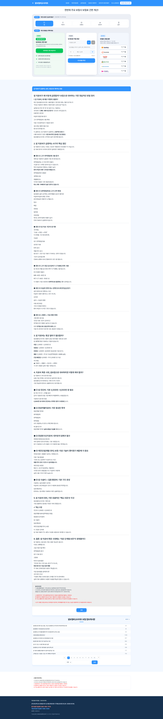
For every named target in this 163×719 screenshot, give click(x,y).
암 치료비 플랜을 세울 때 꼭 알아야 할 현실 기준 (43, 650)
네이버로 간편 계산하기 (49, 50)
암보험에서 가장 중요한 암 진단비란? (41, 629)
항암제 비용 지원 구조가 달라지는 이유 (41, 641)
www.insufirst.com (41, 714)
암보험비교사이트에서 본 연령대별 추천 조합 (43, 638)
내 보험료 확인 (81, 60)
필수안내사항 (43, 700)
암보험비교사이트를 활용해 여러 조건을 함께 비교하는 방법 (46, 632)
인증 (92, 52)
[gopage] (98, 657)
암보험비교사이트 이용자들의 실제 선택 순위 (43, 647)
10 (94, 657)
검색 (95, 662)
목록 (81, 610)
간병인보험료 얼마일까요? (39, 635)
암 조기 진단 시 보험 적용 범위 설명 (41, 644)
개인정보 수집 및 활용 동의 (74, 55)
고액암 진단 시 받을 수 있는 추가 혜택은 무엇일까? (44, 653)
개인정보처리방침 (35, 700)
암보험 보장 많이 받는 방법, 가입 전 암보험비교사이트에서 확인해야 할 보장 (50, 625)
